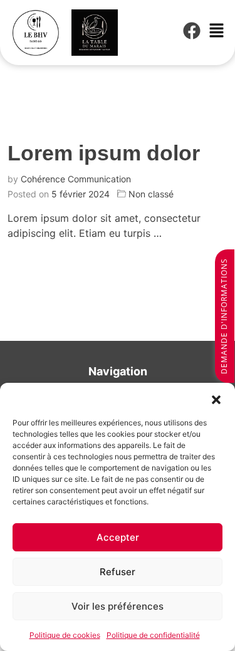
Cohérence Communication (76, 179)
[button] (216, 398)
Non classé (151, 194)
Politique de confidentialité (153, 635)
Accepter (118, 537)
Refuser (117, 572)
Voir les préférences (117, 606)
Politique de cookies (64, 635)
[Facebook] (192, 30)
